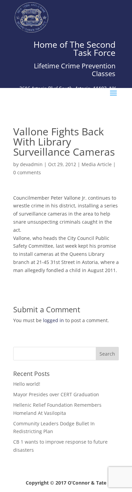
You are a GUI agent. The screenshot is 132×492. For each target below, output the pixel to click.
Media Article (97, 164)
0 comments (27, 172)
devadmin (31, 164)
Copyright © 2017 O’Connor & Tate (66, 482)
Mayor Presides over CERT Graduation (56, 394)
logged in (53, 320)
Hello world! (26, 384)
